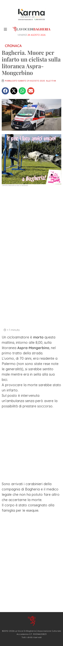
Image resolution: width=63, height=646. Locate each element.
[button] (5, 91)
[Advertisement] (31, 223)
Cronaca (13, 45)
